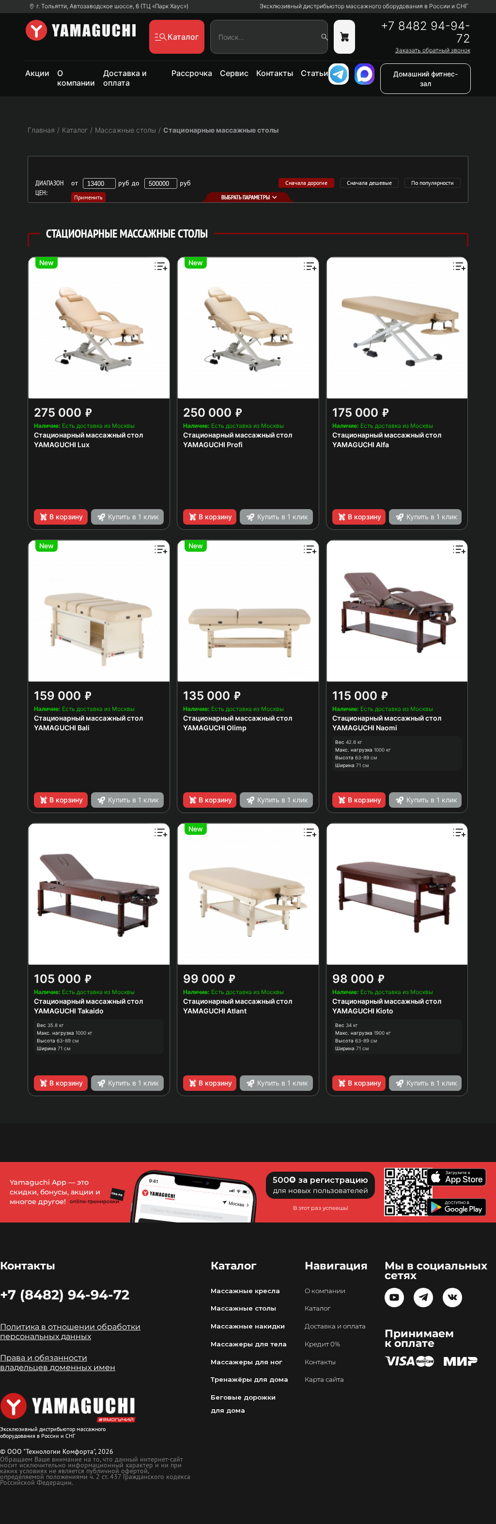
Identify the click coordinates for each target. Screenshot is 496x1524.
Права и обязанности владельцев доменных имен (57, 1362)
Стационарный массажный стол (88, 435)
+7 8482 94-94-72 (425, 32)
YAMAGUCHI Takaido (69, 1011)
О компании (76, 78)
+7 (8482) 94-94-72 (64, 1294)
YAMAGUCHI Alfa (360, 444)
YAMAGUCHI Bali (62, 728)
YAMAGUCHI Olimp (215, 728)
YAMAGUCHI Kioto (362, 1011)
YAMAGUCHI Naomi (364, 728)
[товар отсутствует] (344, 37)
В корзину (66, 517)
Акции (37, 73)
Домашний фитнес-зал (425, 79)
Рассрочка (191, 73)
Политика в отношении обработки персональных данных (70, 1331)
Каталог (317, 1308)
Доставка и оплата (125, 78)
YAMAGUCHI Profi (213, 444)
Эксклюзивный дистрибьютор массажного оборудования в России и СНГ (364, 6)
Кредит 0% (322, 1344)
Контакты (274, 73)
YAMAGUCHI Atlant (215, 1011)
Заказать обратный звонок (432, 50)
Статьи (314, 73)
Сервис (234, 73)
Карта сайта (324, 1379)
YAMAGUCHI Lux (62, 444)
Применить (88, 197)
